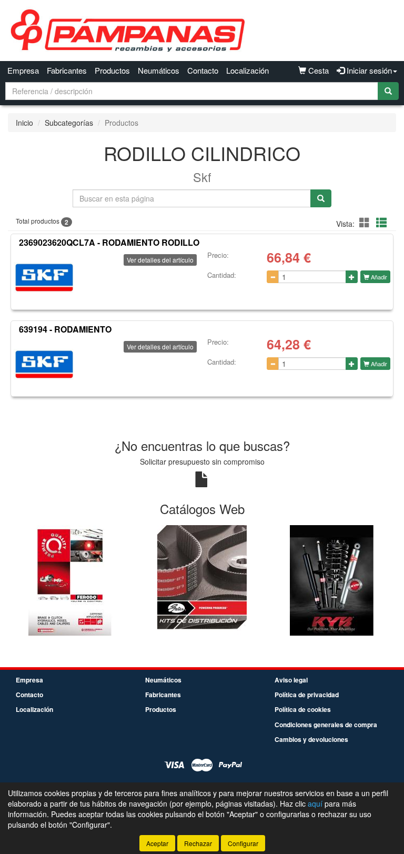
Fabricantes (67, 70)
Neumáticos (158, 70)
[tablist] (202, 580)
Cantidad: (221, 275)
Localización (247, 70)
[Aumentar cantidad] (352, 276)
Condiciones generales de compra (326, 724)
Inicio (24, 122)
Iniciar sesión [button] (368, 70)
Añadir (378, 277)
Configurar (243, 843)
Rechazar (198, 843)
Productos (112, 70)
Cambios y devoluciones (311, 739)
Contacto (202, 70)
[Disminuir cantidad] (273, 276)
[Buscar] (388, 91)
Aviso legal (291, 680)
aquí (315, 803)
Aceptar (157, 843)
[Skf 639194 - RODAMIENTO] (44, 364)
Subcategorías (69, 122)
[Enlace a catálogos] (72, 580)
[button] (366, 222)
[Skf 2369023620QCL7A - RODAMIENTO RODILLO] (44, 278)
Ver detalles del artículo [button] (160, 259)
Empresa (23, 70)
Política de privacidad (307, 694)
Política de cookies (303, 709)
